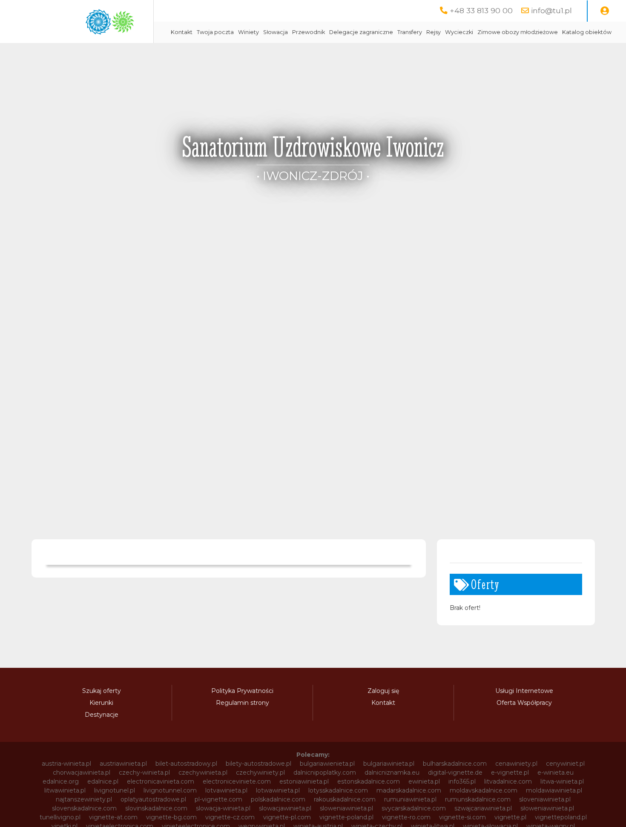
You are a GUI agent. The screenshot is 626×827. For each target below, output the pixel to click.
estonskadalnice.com (368, 781)
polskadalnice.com (278, 799)
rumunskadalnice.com (478, 799)
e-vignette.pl (510, 772)
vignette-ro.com (406, 817)
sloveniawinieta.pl (545, 799)
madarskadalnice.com (408, 790)
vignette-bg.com (171, 817)
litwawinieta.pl (65, 790)
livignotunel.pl (114, 790)
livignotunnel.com (170, 790)
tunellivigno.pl (60, 817)
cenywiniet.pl (565, 763)
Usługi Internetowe (524, 691)
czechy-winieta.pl (144, 772)
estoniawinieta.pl (304, 781)
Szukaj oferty (101, 691)
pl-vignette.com (218, 799)
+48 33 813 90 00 (481, 10)
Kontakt (181, 32)
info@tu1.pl (551, 10)
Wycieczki (459, 32)
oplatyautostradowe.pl (153, 799)
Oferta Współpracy (524, 703)
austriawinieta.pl (123, 763)
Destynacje (101, 714)
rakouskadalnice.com (345, 799)
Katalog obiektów (587, 32)
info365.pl (462, 781)
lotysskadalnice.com (338, 790)
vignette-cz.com (230, 817)
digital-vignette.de (455, 772)
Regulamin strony (242, 703)
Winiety (248, 32)
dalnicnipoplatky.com (324, 772)
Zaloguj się (383, 691)
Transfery (409, 32)
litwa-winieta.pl (562, 781)
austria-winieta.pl (66, 763)
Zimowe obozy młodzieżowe (517, 32)
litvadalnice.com (508, 781)
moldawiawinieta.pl (554, 790)
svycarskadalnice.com (414, 808)
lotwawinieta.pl (278, 790)
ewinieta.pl (424, 781)
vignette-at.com (113, 817)
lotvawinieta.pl (226, 790)
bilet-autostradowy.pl (186, 763)
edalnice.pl (102, 781)
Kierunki (101, 703)
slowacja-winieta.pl (223, 808)
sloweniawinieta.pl (346, 808)
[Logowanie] (604, 11)
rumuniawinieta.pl (410, 799)
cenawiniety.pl (516, 763)
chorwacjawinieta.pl (81, 772)
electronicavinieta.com (160, 781)
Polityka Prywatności (242, 691)
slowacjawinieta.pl (285, 808)
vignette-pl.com (287, 817)
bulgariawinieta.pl (388, 763)
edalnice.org (61, 781)
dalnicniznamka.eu (392, 772)
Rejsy (433, 32)
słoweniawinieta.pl (547, 808)
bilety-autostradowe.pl (258, 763)
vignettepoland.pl (561, 817)
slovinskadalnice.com (156, 808)
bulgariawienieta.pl (327, 763)
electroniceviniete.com (237, 781)
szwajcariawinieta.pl (483, 808)
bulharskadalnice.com (455, 763)
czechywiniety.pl (260, 772)
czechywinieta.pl (202, 772)
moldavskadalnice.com (483, 790)
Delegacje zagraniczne (361, 32)
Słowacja (275, 32)
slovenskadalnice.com (84, 808)
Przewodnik (308, 32)
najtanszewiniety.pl (84, 799)
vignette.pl (510, 817)
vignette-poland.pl (346, 817)
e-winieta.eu (555, 772)
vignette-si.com (462, 817)
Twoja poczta (215, 32)
